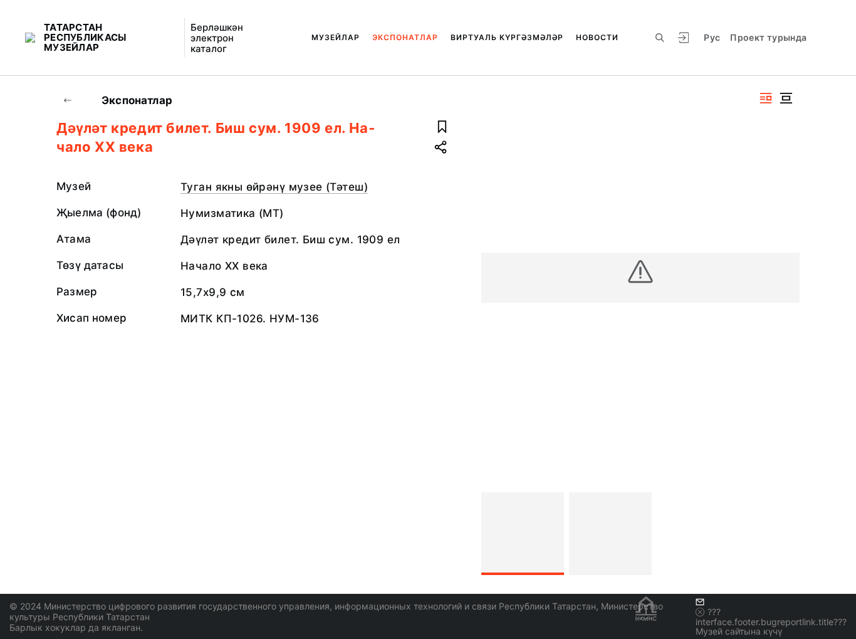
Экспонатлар (405, 37)
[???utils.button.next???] (785, 533)
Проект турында (768, 37)
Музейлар (335, 37)
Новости (597, 37)
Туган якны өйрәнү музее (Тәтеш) (274, 187)
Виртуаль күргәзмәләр (507, 37)
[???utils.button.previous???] (496, 533)
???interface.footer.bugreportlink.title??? (771, 616)
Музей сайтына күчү (739, 631)
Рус (712, 37)
